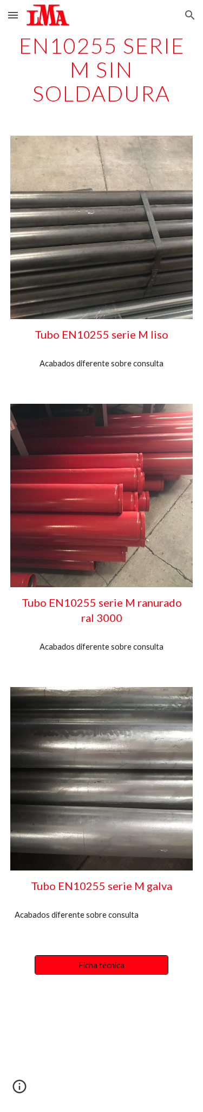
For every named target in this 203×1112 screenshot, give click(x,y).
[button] (13, 15)
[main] (101, 69)
